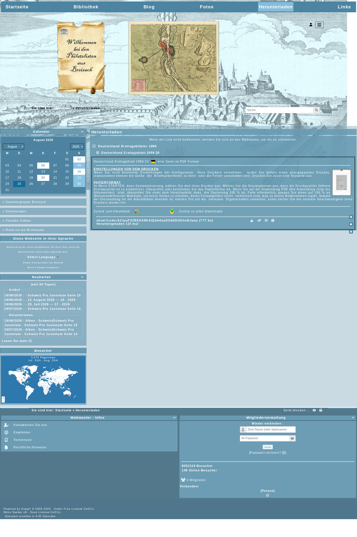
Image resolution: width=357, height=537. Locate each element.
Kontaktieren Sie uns (30, 425)
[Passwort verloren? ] (267, 452)
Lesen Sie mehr (15, 341)
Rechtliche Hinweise (30, 447)
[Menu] (319, 25)
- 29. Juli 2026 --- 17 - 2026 (47, 304)
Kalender (58, 132)
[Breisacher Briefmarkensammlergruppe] (138, 58)
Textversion (22, 439)
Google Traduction (48, 267)
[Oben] (351, 217)
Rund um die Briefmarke (25, 229)
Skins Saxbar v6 (15, 512)
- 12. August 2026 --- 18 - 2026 (50, 299)
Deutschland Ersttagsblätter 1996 (126, 146)
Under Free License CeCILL (74, 508)
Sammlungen (16, 211)
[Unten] (351, 231)
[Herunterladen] (252, 220)
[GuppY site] (101, 508)
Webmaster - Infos (123, 417)
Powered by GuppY (18, 508)
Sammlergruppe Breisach (26, 202)
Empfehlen (22, 432)
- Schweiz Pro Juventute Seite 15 (53, 295)
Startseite (63, 108)
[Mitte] (351, 224)
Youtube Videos (18, 220)
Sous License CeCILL (45, 512)
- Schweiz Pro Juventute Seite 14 (53, 308)
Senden (267, 447)
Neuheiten (58, 277)
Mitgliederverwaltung (300, 417)
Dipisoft (58, 263)
